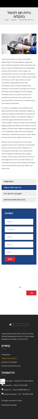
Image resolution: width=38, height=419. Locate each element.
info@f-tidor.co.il (24, 390)
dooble (14, 405)
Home (6, 20)
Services (13, 20)
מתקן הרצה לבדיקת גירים (13, 193)
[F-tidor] (14, 4)
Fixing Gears (8, 181)
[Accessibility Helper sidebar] (2, 381)
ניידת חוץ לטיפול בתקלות (12, 187)
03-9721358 (23, 385)
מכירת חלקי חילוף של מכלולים (14, 199)
